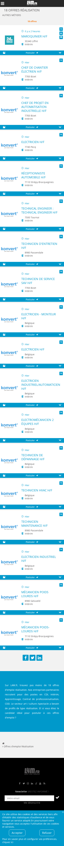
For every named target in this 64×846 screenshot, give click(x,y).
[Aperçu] (60, 53)
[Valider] (57, 797)
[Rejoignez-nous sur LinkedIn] (32, 783)
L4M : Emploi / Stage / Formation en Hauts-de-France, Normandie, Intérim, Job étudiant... (32, 3)
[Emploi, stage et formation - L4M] (3, 743)
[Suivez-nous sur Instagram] (27, 783)
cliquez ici (7, 842)
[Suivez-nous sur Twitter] (23, 783)
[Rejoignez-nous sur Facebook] (19, 783)
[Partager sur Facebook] (26, 658)
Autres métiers (11, 15)
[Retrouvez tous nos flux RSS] (44, 783)
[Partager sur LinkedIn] (39, 658)
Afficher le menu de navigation (2, 3)
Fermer (63, 811)
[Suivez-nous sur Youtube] (40, 783)
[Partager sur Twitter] (32, 658)
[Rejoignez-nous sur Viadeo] (36, 783)
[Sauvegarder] (4, 53)
